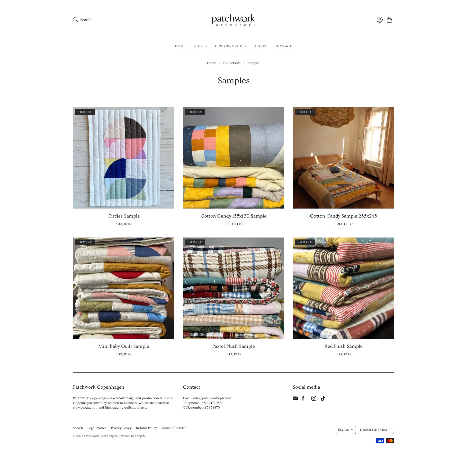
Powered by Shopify (132, 436)
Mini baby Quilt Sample (123, 346)
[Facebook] (303, 399)
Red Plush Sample (343, 346)
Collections (232, 63)
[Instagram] (313, 399)
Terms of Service (173, 428)
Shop (198, 46)
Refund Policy (146, 428)
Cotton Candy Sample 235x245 (343, 216)
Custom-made (228, 46)
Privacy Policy (121, 428)
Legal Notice (97, 428)
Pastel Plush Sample (233, 346)
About (260, 46)
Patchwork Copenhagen (100, 436)
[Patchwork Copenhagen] (233, 20)
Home (180, 46)
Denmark (373, 429)
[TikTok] (323, 399)
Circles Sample (124, 216)
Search (78, 428)
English (343, 429)
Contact (283, 46)
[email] (295, 399)
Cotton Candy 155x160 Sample (234, 216)
